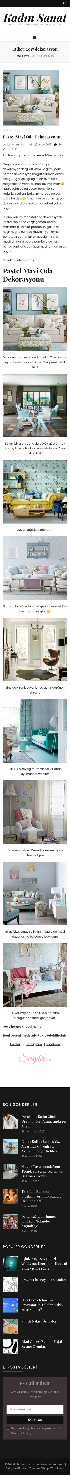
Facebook (53, 1044)
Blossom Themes (29, 1468)
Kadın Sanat (35, 17)
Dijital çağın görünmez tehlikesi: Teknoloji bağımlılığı (39, 1221)
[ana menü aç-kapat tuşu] (35, 37)
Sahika (20, 144)
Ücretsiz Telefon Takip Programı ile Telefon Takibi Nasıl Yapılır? (42, 1305)
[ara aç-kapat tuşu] (64, 3)
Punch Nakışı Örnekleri (39, 1321)
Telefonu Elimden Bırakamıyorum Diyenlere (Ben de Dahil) (41, 1196)
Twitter (15, 1044)
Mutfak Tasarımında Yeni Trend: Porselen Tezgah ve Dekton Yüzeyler (42, 1171)
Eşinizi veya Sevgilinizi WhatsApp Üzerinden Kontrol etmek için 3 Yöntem (44, 1263)
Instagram (34, 1044)
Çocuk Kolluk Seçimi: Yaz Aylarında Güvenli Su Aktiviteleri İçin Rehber (40, 1146)
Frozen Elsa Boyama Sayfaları (43, 1280)
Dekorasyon (13, 130)
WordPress (57, 1468)
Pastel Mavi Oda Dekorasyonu (31, 137)
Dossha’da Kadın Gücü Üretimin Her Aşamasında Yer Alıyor (44, 1121)
